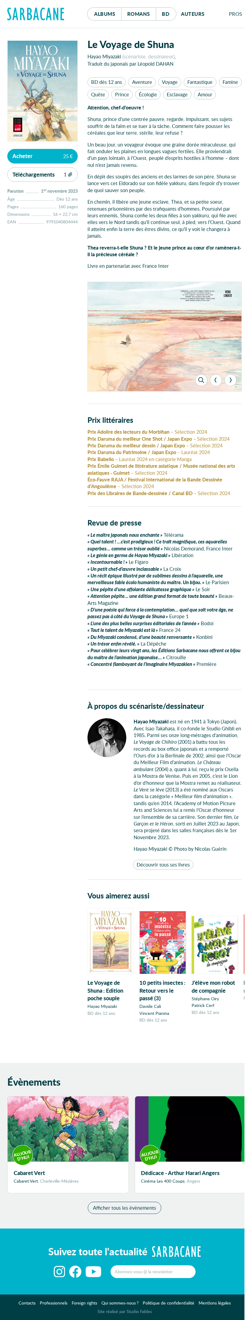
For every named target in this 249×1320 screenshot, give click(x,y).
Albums (104, 13)
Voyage (170, 81)
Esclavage (177, 94)
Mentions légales (215, 1303)
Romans (138, 13)
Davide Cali (150, 1006)
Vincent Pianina (154, 1013)
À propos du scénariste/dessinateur (145, 706)
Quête (98, 94)
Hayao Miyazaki (104, 56)
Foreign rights (84, 1303)
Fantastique (200, 81)
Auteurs (193, 13)
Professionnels (53, 1303)
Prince (122, 94)
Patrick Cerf (203, 1005)
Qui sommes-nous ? (119, 1303)
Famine (230, 81)
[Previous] (216, 380)
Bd (169, 13)
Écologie (148, 94)
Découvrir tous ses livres (163, 864)
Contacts (27, 1303)
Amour (205, 94)
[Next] (230, 380)
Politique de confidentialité (168, 1303)
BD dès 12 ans (106, 81)
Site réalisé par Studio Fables (124, 1311)
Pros (235, 13)
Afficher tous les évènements (124, 1207)
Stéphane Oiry (205, 998)
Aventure (142, 81)
